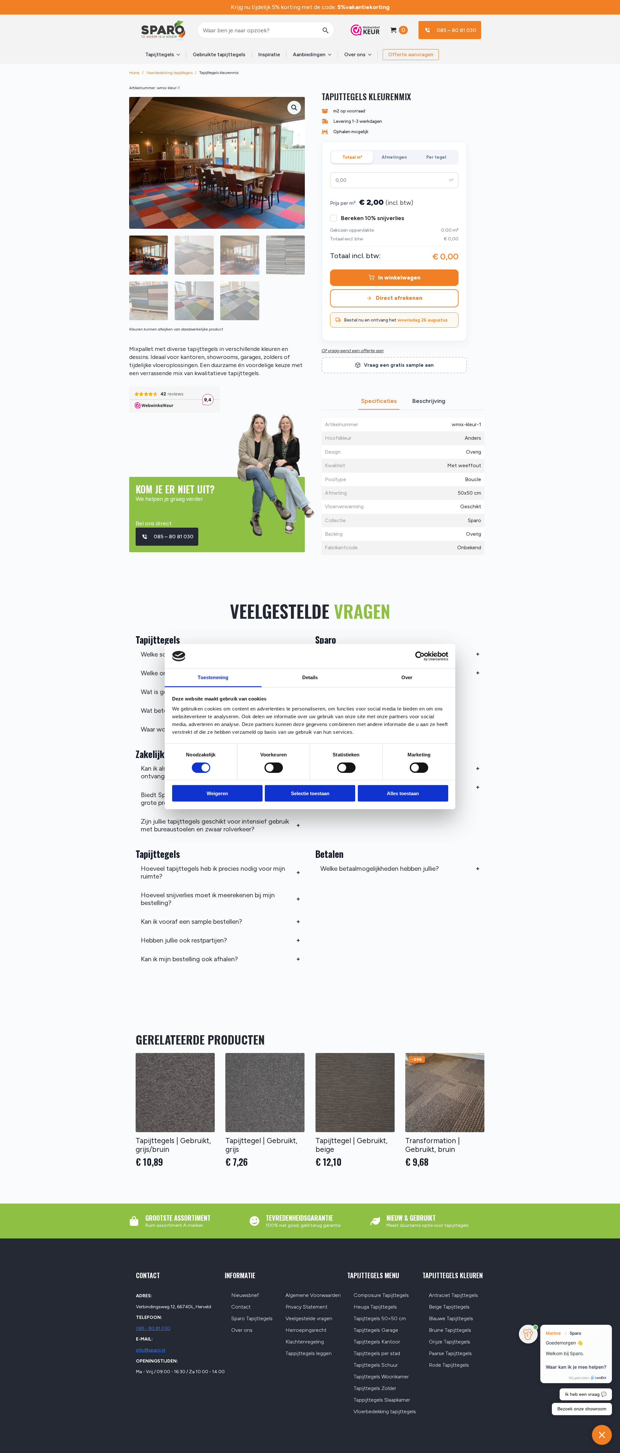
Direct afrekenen (399, 298)
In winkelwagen (399, 277)
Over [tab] (406, 677)
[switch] (273, 767)
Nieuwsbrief (245, 1295)
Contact (241, 1307)
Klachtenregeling (304, 1342)
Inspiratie (269, 54)
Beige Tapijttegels (449, 1307)
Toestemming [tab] (213, 677)
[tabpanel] (403, 486)
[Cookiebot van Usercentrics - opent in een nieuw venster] (420, 656)
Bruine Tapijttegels (450, 1330)
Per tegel (436, 157)
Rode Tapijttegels (449, 1365)
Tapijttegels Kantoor (377, 1342)
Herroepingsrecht (305, 1330)
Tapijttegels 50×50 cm (380, 1318)
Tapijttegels (159, 54)
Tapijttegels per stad (377, 1353)
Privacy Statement (306, 1307)
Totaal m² (352, 157)
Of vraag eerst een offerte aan (353, 350)
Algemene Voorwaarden (313, 1295)
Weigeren (217, 793)
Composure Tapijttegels (381, 1295)
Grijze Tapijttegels (449, 1342)
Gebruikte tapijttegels (219, 54)
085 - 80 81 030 (153, 1328)
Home (134, 72)
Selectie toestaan (310, 793)
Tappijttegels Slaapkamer (382, 1400)
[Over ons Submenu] (372, 55)
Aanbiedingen (309, 54)
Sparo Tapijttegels (252, 1318)
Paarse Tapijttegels (450, 1353)
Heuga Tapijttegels (375, 1307)
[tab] (378, 401)
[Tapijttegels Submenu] (180, 55)
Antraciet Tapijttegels (453, 1295)
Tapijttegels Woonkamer (381, 1377)
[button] (294, 107)
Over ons (355, 54)
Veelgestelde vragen (308, 1318)
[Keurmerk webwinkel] (362, 30)
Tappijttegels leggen (308, 1353)
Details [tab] (310, 677)
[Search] (325, 30)
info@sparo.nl (150, 1350)
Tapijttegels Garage (376, 1330)
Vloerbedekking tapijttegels (169, 72)
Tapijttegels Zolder (375, 1388)
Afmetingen (394, 157)
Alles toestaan (403, 793)
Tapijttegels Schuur (376, 1365)
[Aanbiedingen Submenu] (332, 55)
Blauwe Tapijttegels (451, 1318)
